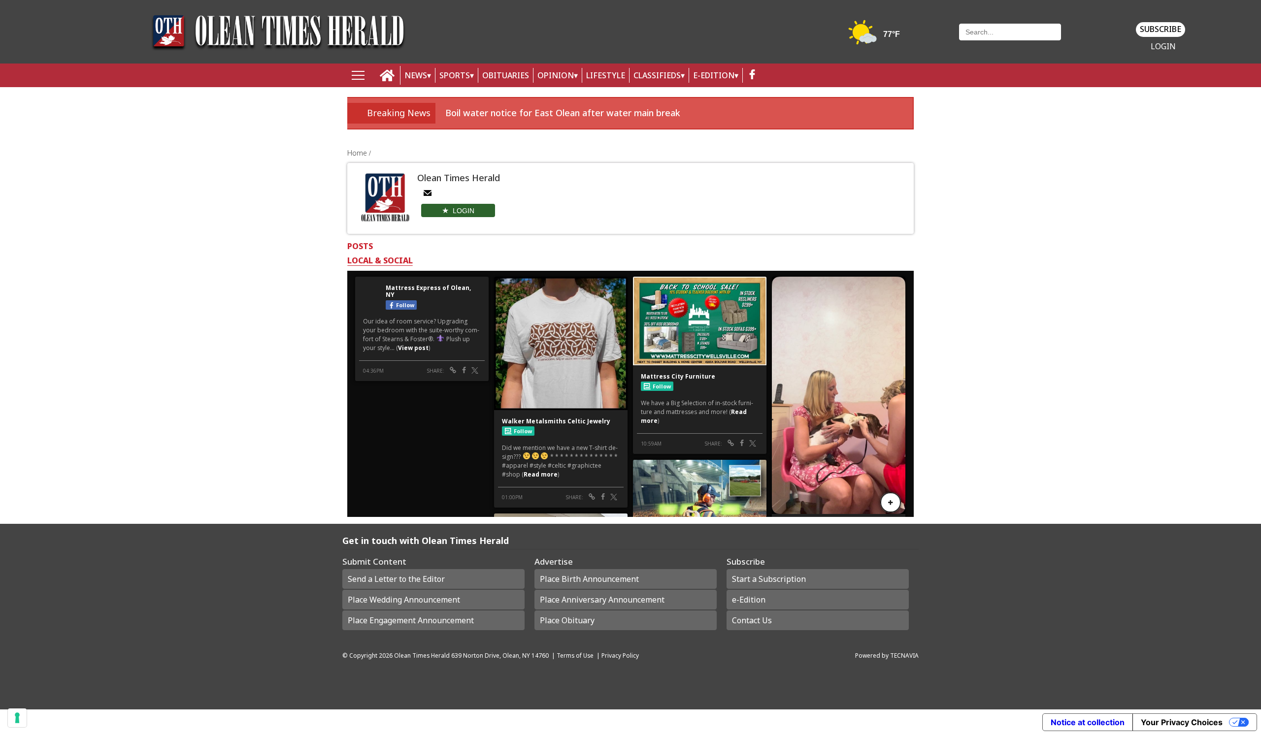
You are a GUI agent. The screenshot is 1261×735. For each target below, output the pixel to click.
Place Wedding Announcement (404, 599)
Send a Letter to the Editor (396, 579)
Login (1163, 46)
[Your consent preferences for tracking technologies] (17, 717)
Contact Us (752, 620)
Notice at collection (1088, 722)
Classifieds (657, 75)
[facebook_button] (752, 75)
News (415, 75)
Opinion (555, 75)
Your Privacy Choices (1182, 722)
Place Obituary (567, 620)
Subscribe (1160, 29)
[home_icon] (387, 75)
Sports (454, 75)
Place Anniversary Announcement (602, 599)
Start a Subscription (769, 579)
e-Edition (748, 599)
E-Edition (713, 75)
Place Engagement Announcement (411, 620)
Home (358, 153)
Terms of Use (575, 655)
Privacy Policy (620, 655)
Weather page (875, 36)
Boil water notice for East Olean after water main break (562, 113)
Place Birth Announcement (589, 579)
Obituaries (505, 75)
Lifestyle (605, 75)
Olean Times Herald (422, 655)
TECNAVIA (904, 655)
